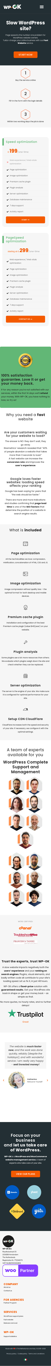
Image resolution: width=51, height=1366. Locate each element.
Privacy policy (11, 1354)
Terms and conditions (36, 1354)
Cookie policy (22, 1354)
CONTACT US (24, 319)
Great (25, 1021)
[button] (42, 7)
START (24, 220)
